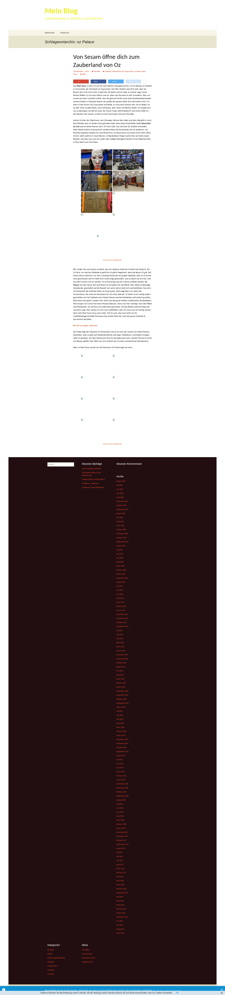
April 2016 (120, 881)
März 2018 (120, 820)
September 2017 (122, 844)
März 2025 (120, 526)
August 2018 (121, 800)
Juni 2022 (119, 635)
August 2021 (121, 667)
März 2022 (120, 647)
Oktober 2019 (121, 748)
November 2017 (122, 836)
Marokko (96, 72)
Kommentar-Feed (88, 958)
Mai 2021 (119, 671)
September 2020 (122, 703)
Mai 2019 (119, 768)
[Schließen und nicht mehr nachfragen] (222, 990)
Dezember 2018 (122, 784)
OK (177, 993)
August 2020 (121, 707)
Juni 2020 (119, 715)
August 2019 (121, 756)
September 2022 (122, 627)
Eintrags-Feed (87, 954)
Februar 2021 (121, 683)
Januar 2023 (120, 610)
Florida (49, 954)
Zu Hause (50, 974)
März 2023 (120, 602)
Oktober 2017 (121, 840)
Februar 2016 (121, 889)
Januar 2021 (120, 687)
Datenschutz (50, 33)
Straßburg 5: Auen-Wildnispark (93, 488)
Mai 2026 (119, 493)
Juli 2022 (119, 631)
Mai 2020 (119, 719)
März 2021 (120, 679)
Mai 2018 (119, 812)
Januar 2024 (120, 574)
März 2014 (120, 905)
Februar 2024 (121, 570)
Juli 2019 (119, 760)
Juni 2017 (119, 857)
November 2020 (122, 695)
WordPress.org (87, 962)
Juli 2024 (119, 550)
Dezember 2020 (122, 691)
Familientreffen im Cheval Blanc (93, 479)
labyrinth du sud (118, 72)
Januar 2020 (120, 735)
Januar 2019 (120, 780)
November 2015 (122, 893)
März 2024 (120, 566)
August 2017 (121, 848)
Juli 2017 (119, 853)
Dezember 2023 (122, 578)
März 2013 (120, 933)
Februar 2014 (121, 909)
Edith (84, 74)
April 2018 (120, 816)
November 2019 (122, 744)
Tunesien (50, 970)
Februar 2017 (121, 873)
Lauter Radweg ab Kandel (91, 469)
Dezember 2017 (122, 832)
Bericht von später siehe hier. (85, 326)
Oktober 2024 (121, 538)
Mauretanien (52, 966)
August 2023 (121, 582)
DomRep (50, 950)
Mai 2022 (119, 639)
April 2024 (120, 562)
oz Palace (137, 72)
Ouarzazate (129, 72)
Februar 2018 (121, 824)
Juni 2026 (119, 489)
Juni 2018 (119, 808)
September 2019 (122, 752)
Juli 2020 (119, 711)
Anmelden (85, 950)
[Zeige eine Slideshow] (112, 260)
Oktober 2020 (121, 699)
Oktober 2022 (121, 623)
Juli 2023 (119, 586)
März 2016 (120, 885)
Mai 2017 (119, 861)
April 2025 (120, 522)
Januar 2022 (120, 651)
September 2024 (122, 542)
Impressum (64, 33)
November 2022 (122, 618)
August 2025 (121, 514)
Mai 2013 (119, 925)
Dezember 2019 (122, 740)
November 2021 (122, 659)
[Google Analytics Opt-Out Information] (3, 990)
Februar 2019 (121, 776)
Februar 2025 (121, 530)
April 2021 (120, 675)
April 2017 (120, 865)
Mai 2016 (119, 877)
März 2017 (120, 869)
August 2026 (121, 481)
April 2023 (120, 598)
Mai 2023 (119, 594)
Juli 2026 (119, 485)
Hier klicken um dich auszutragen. (167, 991)
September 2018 (122, 796)
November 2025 (122, 501)
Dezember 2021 (122, 655)
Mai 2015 (119, 897)
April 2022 (120, 643)
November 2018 (122, 788)
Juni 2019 (119, 764)
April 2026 (120, 497)
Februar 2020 (121, 731)
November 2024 (122, 534)
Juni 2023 (119, 590)
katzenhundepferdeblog (56, 958)
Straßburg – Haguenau (90, 483)
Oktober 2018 (121, 792)
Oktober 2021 (121, 663)
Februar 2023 (121, 606)
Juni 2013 (119, 921)
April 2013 (120, 929)
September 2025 (122, 510)
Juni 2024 (119, 554)
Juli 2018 (119, 804)
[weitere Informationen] (144, 82)
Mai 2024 (119, 558)
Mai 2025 (119, 518)
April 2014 (120, 901)
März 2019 (120, 772)
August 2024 (121, 546)
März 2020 (120, 727)
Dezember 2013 (122, 917)
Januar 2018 (120, 828)
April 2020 (120, 723)
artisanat (108, 72)
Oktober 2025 (121, 505)
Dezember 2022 (122, 614)
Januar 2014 (120, 913)
